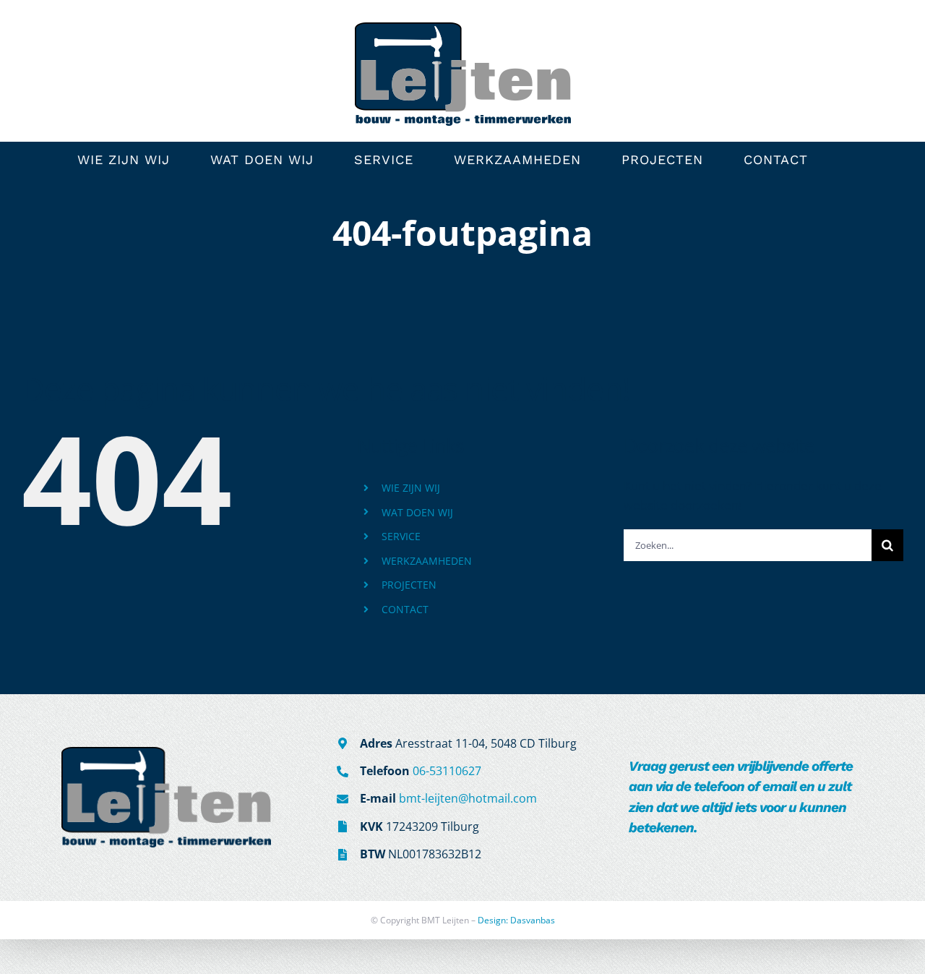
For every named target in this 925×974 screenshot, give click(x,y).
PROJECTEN (409, 584)
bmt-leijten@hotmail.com (468, 798)
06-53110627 (447, 771)
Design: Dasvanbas (516, 920)
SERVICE (401, 536)
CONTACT (405, 609)
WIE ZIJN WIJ (411, 488)
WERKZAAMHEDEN (427, 561)
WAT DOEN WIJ (417, 512)
